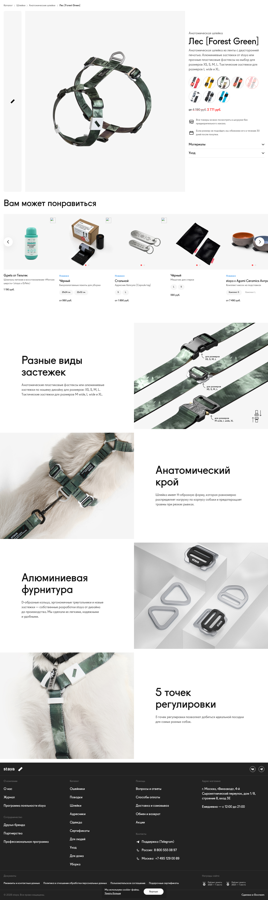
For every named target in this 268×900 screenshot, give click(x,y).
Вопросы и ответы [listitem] (148, 789)
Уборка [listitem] (75, 864)
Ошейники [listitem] (77, 789)
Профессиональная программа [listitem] (26, 841)
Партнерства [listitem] (13, 833)
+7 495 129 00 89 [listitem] (160, 858)
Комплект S (234, 292)
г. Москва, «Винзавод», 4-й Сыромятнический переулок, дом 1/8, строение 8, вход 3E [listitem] (229, 793)
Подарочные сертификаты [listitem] (164, 883)
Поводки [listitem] (76, 797)
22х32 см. (81, 292)
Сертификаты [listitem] (80, 831)
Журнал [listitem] (9, 797)
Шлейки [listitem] (75, 805)
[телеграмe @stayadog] (261, 769)
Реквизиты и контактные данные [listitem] (22, 883)
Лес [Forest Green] (69, 5)
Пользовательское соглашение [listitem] (127, 883)
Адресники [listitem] (78, 814)
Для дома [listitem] (77, 856)
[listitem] (155, 841)
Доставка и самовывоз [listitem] (152, 805)
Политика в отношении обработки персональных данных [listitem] (75, 883)
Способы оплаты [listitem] (148, 797)
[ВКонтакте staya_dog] (253, 769)
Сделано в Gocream (253, 895)
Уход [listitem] (73, 847)
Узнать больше (113, 893)
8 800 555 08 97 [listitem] (159, 850)
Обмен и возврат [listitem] (148, 814)
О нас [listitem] (8, 789)
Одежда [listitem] (76, 822)
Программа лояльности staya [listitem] (25, 805)
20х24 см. (66, 292)
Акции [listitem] (140, 822)
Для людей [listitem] (77, 839)
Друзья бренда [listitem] (14, 825)
